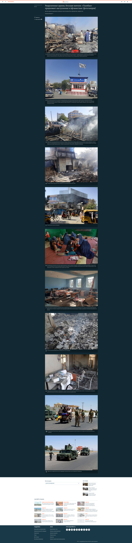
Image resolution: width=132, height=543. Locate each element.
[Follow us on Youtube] (72, 530)
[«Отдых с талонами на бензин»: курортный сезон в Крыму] (59, 509)
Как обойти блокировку (38, 539)
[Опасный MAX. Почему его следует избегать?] (59, 521)
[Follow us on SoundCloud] (82, 530)
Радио (35, 535)
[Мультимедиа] (127, 1)
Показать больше (48, 13)
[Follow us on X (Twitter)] (69, 530)
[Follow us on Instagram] (74, 530)
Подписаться (36, 533)
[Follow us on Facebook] (67, 530)
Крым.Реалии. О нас (53, 529)
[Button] (37, 18)
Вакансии (52, 537)
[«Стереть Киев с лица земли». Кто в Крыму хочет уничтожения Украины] (59, 504)
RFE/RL (35, 6)
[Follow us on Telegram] (79, 530)
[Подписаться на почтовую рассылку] (89, 530)
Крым (86, 513)
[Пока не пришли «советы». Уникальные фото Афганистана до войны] (85, 488)
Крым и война (66, 502)
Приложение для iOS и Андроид (40, 531)
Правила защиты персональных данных (57, 539)
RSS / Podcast (36, 537)
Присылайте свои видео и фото (40, 529)
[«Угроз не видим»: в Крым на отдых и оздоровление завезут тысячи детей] (59, 515)
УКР (121, 1)
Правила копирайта (53, 533)
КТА (124, 1)
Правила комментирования (55, 531)
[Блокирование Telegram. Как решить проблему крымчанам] (37, 521)
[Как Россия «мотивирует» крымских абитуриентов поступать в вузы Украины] (81, 504)
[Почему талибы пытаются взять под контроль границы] (85, 494)
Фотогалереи (11, 1)
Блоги (43, 513)
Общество (87, 502)
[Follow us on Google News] (77, 530)
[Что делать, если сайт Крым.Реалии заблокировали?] (81, 521)
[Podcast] (87, 530)
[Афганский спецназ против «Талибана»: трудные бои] (85, 484)
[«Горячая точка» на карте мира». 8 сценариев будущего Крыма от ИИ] (81, 515)
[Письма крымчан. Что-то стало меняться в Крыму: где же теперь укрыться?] (37, 515)
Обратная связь (53, 535)
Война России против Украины (47, 502)
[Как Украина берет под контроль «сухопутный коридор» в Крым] (37, 504)
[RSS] (84, 530)
